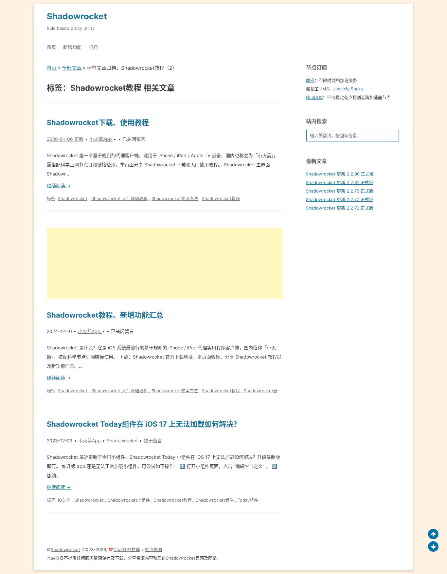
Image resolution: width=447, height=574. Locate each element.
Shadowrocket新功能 (265, 390)
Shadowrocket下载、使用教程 (98, 122)
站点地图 (153, 549)
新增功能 (72, 47)
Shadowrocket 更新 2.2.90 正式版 (340, 173)
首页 (51, 47)
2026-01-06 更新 (65, 139)
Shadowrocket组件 (215, 500)
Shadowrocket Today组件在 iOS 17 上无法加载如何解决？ (144, 424)
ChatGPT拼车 (127, 549)
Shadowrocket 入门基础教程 (119, 198)
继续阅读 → (59, 185)
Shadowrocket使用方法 (175, 198)
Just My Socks (348, 88)
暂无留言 (153, 440)
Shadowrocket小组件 (129, 500)
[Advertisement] (164, 263)
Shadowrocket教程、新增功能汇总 (105, 315)
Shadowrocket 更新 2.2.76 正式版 (339, 208)
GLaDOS (314, 97)
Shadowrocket (77, 16)
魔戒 (310, 80)
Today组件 (248, 500)
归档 (93, 47)
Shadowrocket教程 (221, 198)
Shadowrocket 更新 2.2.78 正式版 (339, 191)
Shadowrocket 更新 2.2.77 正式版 (339, 199)
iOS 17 (64, 500)
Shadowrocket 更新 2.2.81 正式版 (339, 182)
